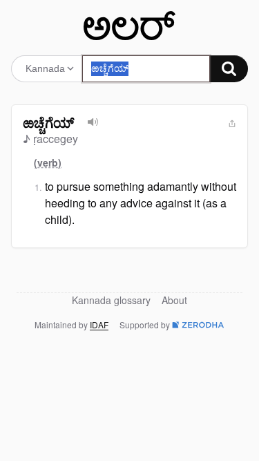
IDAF (99, 324)
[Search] (229, 68)
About (174, 300)
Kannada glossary (111, 300)
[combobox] (146, 68)
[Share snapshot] (232, 124)
